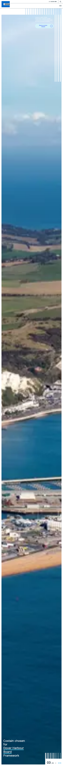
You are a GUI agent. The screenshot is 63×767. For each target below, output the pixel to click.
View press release (42, 24)
